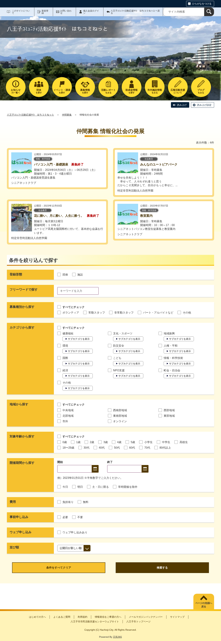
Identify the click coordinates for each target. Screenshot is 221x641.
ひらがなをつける (202, 3)
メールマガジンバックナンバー (146, 616)
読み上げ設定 (204, 105)
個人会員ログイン (91, 11)
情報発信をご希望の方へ (108, 616)
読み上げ (182, 105)
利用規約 (82, 616)
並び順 (14, 547)
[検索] (209, 11)
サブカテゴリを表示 (79, 338)
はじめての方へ (37, 616)
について (178, 91)
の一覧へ (16, 91)
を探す (39, 91)
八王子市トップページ (138, 621)
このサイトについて (21, 11)
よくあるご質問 (61, 616)
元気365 (117, 636)
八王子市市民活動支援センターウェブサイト (95, 621)
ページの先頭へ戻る (203, 605)
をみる (108, 91)
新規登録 (45, 11)
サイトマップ (177, 616)
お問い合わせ (65, 11)
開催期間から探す (22, 462)
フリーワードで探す (24, 289)
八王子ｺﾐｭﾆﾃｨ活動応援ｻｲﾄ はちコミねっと (30, 114)
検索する (162, 567)
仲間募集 (67, 114)
